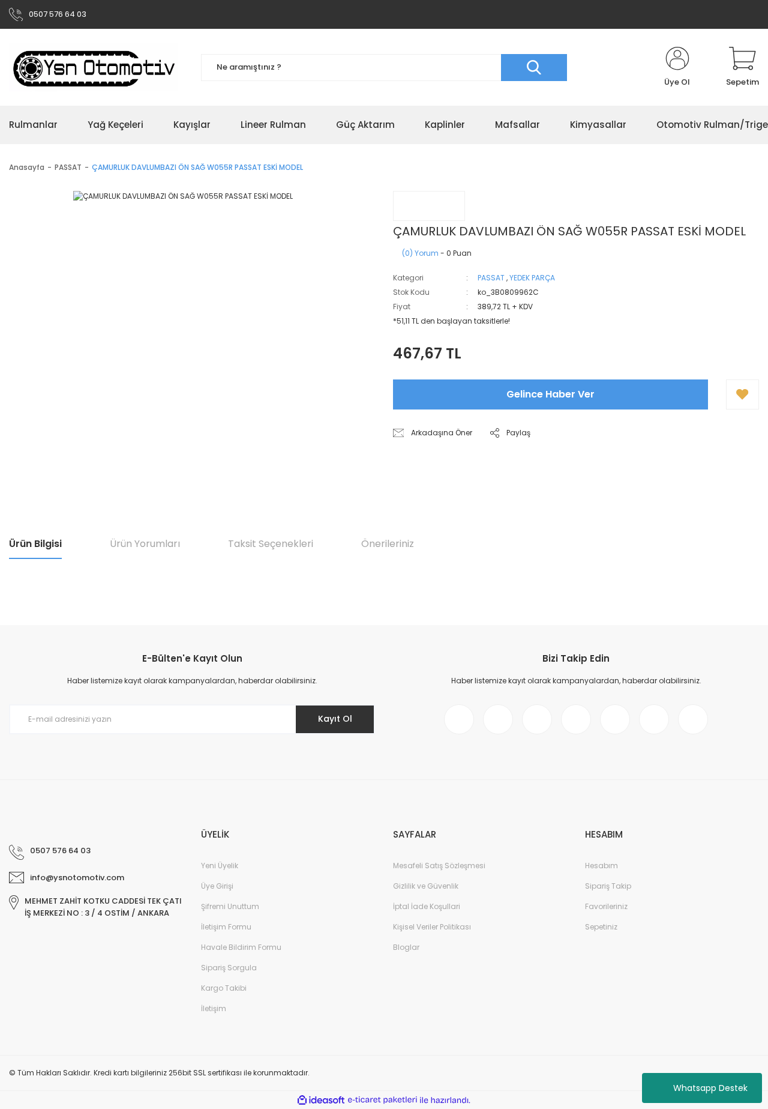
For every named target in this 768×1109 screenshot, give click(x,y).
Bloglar (406, 947)
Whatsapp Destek (710, 1088)
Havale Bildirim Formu (241, 947)
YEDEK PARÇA (532, 278)
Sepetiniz (601, 927)
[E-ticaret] (382, 1100)
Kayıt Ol (335, 719)
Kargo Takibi (224, 988)
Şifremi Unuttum (230, 906)
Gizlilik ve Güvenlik (425, 886)
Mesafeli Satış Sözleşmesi (439, 865)
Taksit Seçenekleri (270, 544)
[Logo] (93, 67)
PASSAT (491, 278)
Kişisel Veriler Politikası (432, 927)
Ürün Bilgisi (35, 544)
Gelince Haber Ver (550, 394)
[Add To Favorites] (742, 394)
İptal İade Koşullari (426, 906)
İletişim (213, 1008)
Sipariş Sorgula (229, 967)
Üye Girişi (217, 886)
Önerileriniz (387, 544)
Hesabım (601, 865)
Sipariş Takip (608, 886)
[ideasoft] (321, 1100)
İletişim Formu (226, 927)
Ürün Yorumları (145, 544)
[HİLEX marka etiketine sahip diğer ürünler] (429, 206)
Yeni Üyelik (219, 865)
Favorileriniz (606, 906)
